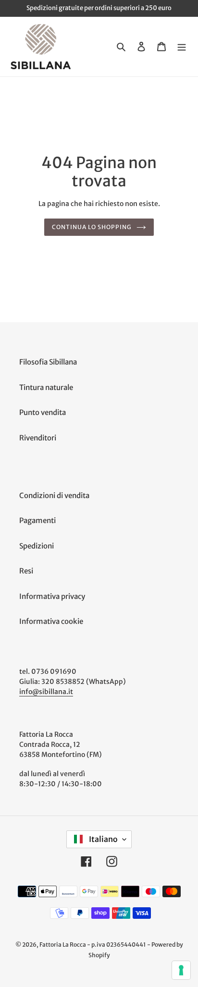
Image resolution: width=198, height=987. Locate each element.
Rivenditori (37, 437)
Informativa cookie (51, 621)
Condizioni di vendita (54, 495)
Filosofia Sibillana (48, 361)
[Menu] (182, 46)
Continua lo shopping (91, 227)
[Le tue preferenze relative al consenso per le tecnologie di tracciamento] (181, 970)
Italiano (102, 839)
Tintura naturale (46, 387)
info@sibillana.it (46, 691)
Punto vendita (42, 412)
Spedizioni (36, 545)
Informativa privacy (52, 596)
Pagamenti (37, 520)
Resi (26, 570)
